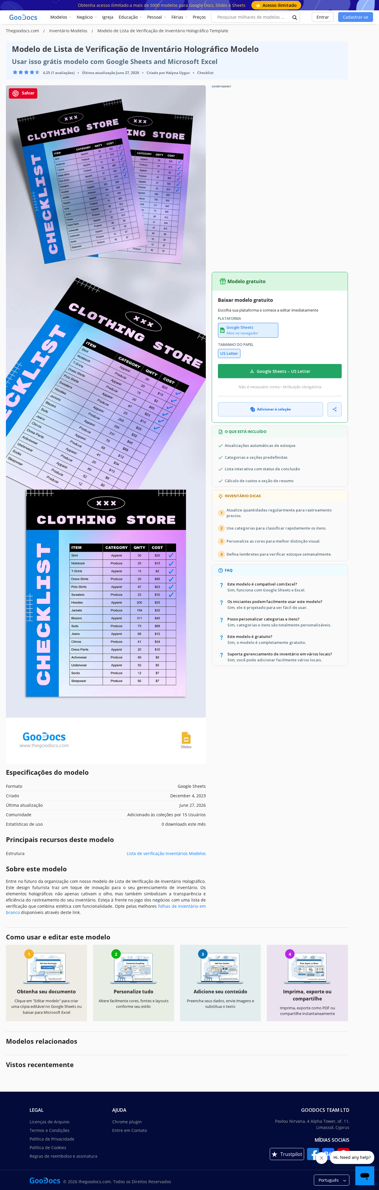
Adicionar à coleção (274, 409)
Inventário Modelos (69, 30)
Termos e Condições (50, 1130)
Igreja (107, 17)
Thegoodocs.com (23, 30)
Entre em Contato (129, 1130)
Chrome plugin (127, 1122)
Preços (199, 17)
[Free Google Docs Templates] (23, 17)
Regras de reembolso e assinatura (63, 1156)
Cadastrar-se (355, 17)
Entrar (323, 17)
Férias (177, 17)
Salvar (27, 93)
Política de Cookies (48, 1147)
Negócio (85, 17)
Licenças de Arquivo (49, 1122)
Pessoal (154, 17)
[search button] (295, 17)
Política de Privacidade (52, 1139)
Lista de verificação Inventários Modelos (166, 853)
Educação (128, 17)
